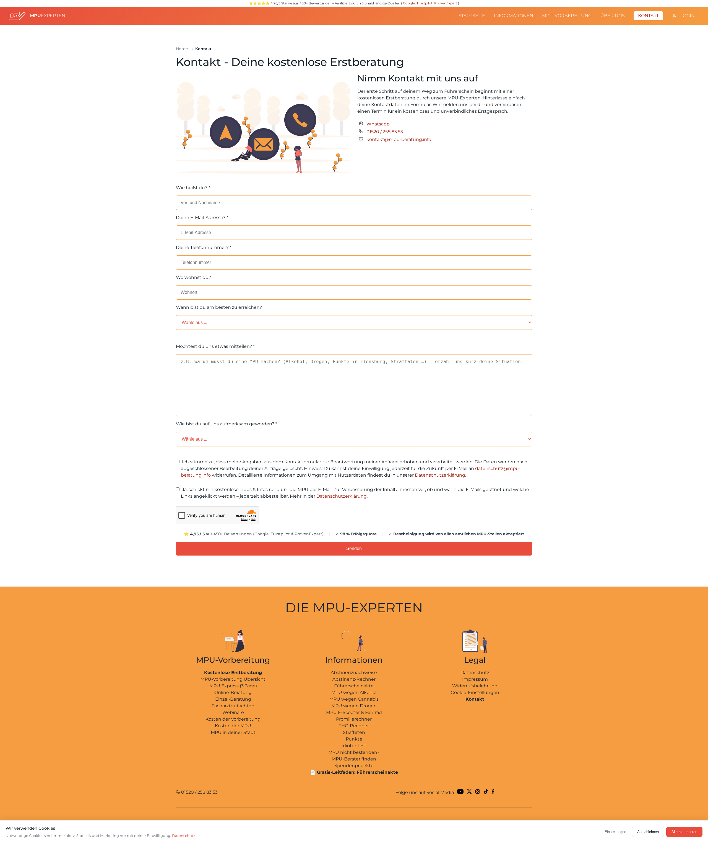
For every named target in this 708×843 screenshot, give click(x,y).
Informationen (513, 15)
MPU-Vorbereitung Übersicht (233, 679)
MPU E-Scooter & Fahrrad (354, 712)
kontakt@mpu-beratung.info (398, 139)
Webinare (233, 712)
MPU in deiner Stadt (233, 732)
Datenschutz (474, 672)
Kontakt (648, 15)
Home (182, 48)
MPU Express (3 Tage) (233, 685)
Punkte (354, 739)
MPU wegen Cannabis (354, 699)
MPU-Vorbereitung (567, 15)
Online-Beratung (233, 692)
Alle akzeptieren (684, 832)
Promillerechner (354, 719)
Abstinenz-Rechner (354, 679)
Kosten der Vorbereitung (233, 719)
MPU (47, 15)
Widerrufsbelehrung (475, 685)
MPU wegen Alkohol (353, 692)
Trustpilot (425, 3)
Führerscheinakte (354, 685)
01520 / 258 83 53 (384, 131)
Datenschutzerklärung (440, 475)
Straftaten (354, 732)
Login (687, 15)
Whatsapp (378, 124)
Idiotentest (354, 745)
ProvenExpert (445, 3)
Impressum (475, 679)
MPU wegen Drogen (354, 705)
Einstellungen (615, 832)
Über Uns (612, 15)
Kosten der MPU (233, 725)
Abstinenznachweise (354, 672)
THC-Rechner (354, 725)
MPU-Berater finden (354, 759)
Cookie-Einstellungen (475, 692)
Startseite (472, 15)
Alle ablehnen (648, 832)
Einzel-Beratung (233, 699)
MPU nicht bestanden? (353, 752)
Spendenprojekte (354, 765)
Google (409, 3)
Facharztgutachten (233, 705)
